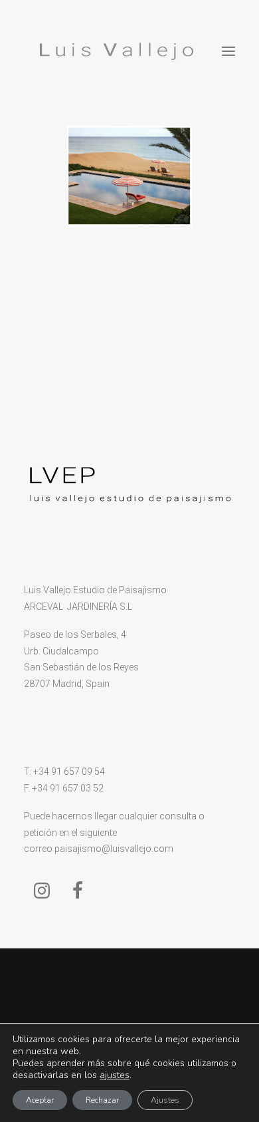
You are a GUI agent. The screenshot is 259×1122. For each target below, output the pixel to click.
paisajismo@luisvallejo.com (113, 848)
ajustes (115, 1075)
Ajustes (165, 1100)
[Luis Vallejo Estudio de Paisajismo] (114, 51)
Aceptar (40, 1100)
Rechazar (102, 1100)
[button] (228, 51)
